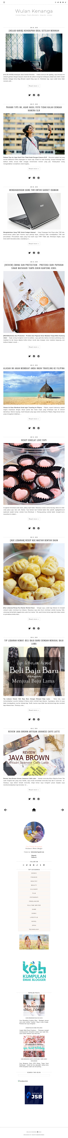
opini (34, 925)
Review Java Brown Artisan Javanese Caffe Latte (34, 731)
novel (34, 921)
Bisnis (34, 873)
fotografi (34, 897)
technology (34, 929)
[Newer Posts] (5, 810)
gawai (34, 913)
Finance (34, 877)
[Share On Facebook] (34, 95)
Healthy (34, 881)
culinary (34, 889)
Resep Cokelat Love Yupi (34, 440)
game (34, 909)
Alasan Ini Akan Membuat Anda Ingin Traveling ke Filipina (34, 368)
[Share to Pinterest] (38, 95)
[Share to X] (29, 95)
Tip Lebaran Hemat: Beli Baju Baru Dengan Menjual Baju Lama (34, 642)
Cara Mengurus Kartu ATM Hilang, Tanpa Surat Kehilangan (34, 1060)
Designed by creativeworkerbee (34, 1134)
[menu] (4, 2)
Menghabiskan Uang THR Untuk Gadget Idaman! (34, 189)
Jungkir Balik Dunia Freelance (34, 1028)
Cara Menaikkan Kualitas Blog (34, 1018)
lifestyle (34, 917)
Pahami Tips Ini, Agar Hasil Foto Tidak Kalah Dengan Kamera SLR (34, 109)
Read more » (34, 86)
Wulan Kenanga (34, 11)
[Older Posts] (62, 810)
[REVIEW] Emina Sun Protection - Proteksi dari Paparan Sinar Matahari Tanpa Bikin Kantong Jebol (33, 266)
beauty (34, 885)
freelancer (34, 901)
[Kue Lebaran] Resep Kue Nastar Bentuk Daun (34, 540)
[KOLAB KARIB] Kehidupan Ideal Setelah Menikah (34, 30)
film (34, 893)
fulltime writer (34, 905)
